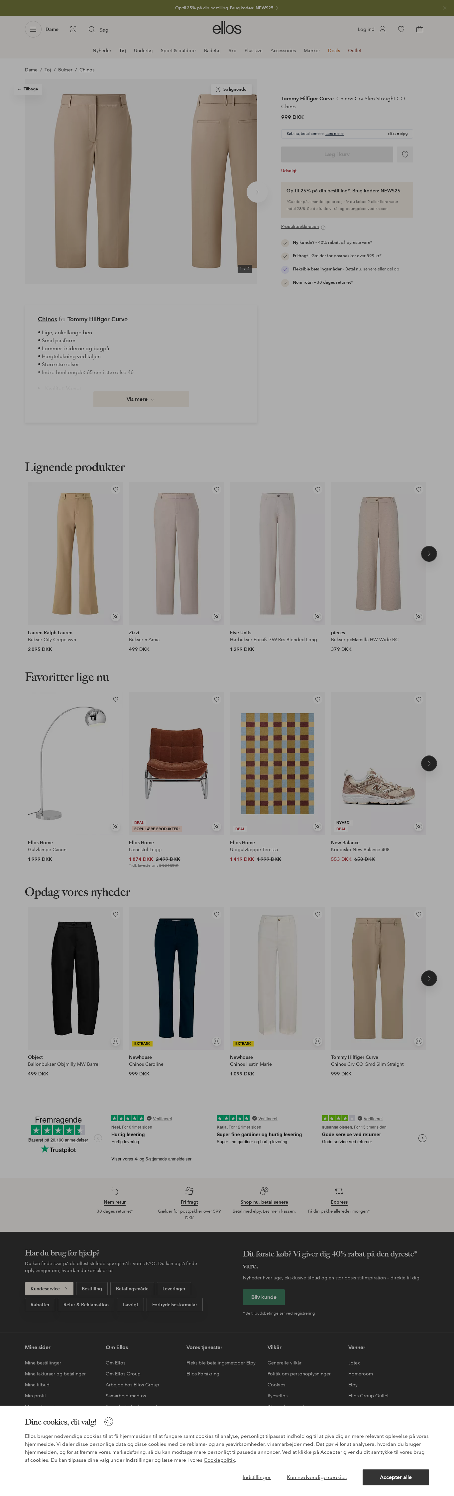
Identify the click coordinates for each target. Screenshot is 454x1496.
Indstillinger (257, 1477)
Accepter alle (396, 1477)
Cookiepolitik (219, 1460)
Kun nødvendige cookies (317, 1477)
